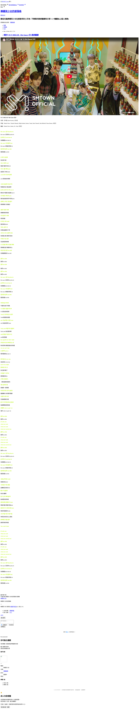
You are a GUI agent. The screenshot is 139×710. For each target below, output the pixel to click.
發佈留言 (3, 626)
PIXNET (58, 689)
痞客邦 (12, 606)
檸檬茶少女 (3, 598)
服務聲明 (83, 689)
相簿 (4, 25)
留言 (15, 606)
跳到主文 (3, 15)
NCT (11, 612)
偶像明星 (12, 610)
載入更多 (3, 617)
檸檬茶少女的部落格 (11, 11)
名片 (4, 28)
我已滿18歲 (3, 707)
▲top (2, 615)
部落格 (5, 27)
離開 (8, 707)
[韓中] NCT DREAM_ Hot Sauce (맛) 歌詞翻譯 (21, 35)
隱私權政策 (77, 689)
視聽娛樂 (12, 22)
